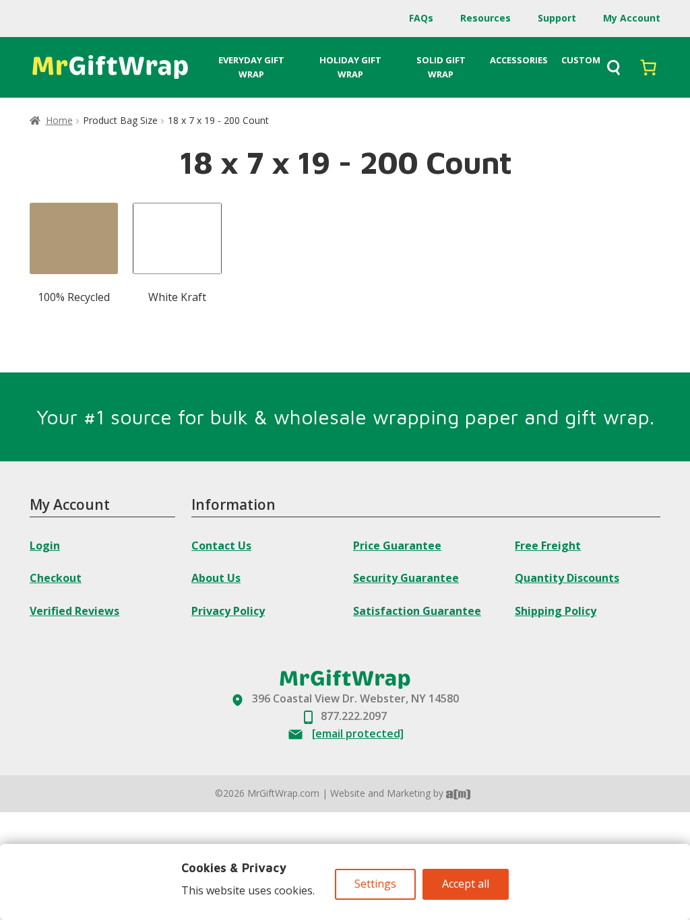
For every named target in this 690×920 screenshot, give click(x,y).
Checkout (56, 577)
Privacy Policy (228, 610)
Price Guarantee (397, 545)
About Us (216, 577)
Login (45, 545)
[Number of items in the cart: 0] (648, 67)
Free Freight (548, 545)
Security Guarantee (406, 577)
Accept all (465, 883)
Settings (375, 883)
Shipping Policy (555, 610)
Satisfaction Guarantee (417, 610)
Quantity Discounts (567, 577)
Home (59, 120)
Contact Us (221, 545)
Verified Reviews (74, 610)
